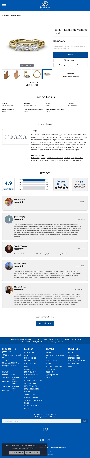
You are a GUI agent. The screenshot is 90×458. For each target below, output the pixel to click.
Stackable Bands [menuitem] (31, 389)
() (47, 180)
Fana (47, 105)
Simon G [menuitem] (49, 372)
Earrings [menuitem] (28, 361)
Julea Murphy (19, 217)
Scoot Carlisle (20, 263)
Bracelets (67, 157)
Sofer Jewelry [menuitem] (52, 375)
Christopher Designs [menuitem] (55, 355)
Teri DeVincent (20, 246)
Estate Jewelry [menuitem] (30, 372)
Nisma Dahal (19, 199)
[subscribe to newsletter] (84, 421)
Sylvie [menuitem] (48, 377)
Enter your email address (45, 417)
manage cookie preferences (22, 448)
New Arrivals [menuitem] (30, 352)
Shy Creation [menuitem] (51, 369)
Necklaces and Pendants (55, 157)
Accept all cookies (32, 452)
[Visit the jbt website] (42, 440)
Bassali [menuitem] (49, 352)
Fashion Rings (35, 157)
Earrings (43, 157)
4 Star (20, 182)
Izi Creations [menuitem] (51, 361)
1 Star (20, 189)
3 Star (20, 184)
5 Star (20, 180)
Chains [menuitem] (27, 391)
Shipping (62, 65)
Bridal (72, 157)
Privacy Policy (74, 366)
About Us (72, 352)
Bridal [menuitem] (27, 355)
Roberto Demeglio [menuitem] (54, 366)
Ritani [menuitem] (48, 363)
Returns (79, 65)
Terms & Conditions (76, 361)
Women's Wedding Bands (12, 15)
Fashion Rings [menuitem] (30, 358)
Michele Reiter (20, 287)
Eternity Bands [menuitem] (30, 386)
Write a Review (45, 323)
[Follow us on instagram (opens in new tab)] (46, 429)
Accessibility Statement (58, 447)
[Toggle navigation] (4, 5)
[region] (26, 44)
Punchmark (49, 454)
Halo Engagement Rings (73, 160)
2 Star (20, 187)
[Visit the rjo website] (48, 440)
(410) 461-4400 (32, 85)
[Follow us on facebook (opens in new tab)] (43, 429)
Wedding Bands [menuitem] (31, 383)
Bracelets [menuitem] (28, 369)
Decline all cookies (17, 452)
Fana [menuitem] (48, 358)
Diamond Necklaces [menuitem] (33, 380)
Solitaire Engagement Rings (53, 160)
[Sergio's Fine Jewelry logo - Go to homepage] (45, 5)
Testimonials (73, 363)
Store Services (74, 355)
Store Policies (74, 358)
